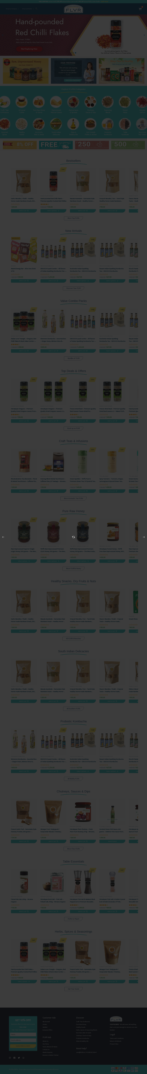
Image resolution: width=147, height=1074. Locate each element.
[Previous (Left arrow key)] (3, 537)
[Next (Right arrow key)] (144, 537)
